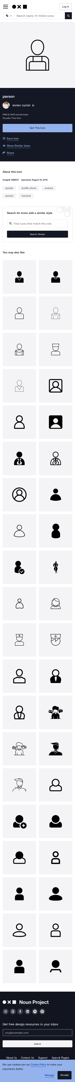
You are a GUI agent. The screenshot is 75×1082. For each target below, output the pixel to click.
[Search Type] (8, 15)
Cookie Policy (38, 1064)
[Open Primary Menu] (5, 7)
